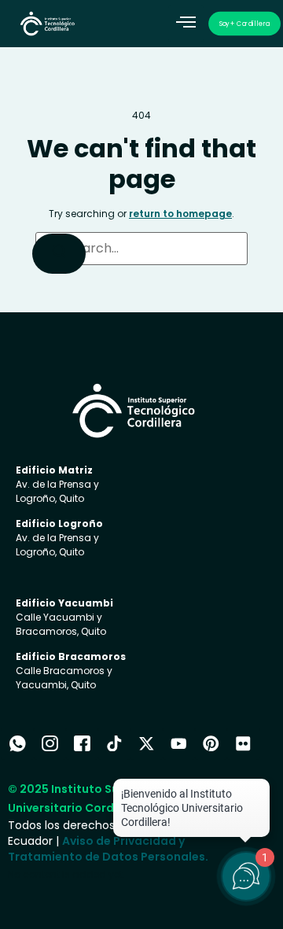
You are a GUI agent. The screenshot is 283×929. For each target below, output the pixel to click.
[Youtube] (179, 744)
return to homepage (180, 213)
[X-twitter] (146, 744)
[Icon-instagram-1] (50, 744)
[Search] (59, 254)
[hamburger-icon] (186, 24)
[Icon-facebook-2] (82, 744)
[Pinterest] (211, 744)
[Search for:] (141, 248)
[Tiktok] (114, 744)
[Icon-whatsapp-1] (18, 744)
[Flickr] (243, 744)
